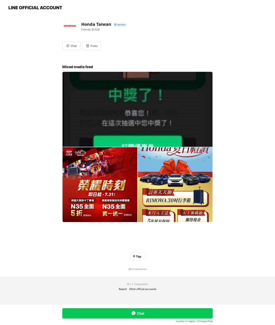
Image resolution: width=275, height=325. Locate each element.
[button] (91, 45)
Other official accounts (142, 289)
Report (123, 289)
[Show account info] (119, 24)
